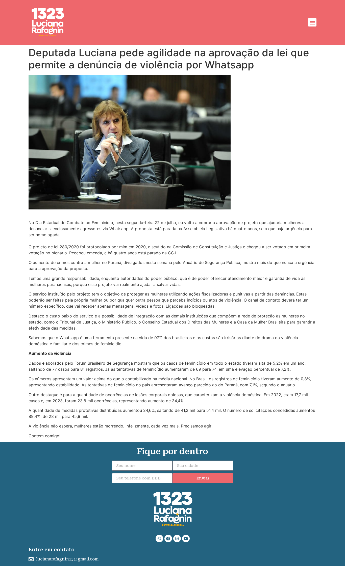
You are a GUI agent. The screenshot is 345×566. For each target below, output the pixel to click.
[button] (312, 22)
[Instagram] (177, 538)
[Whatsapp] (159, 538)
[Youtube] (186, 538)
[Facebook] (168, 538)
